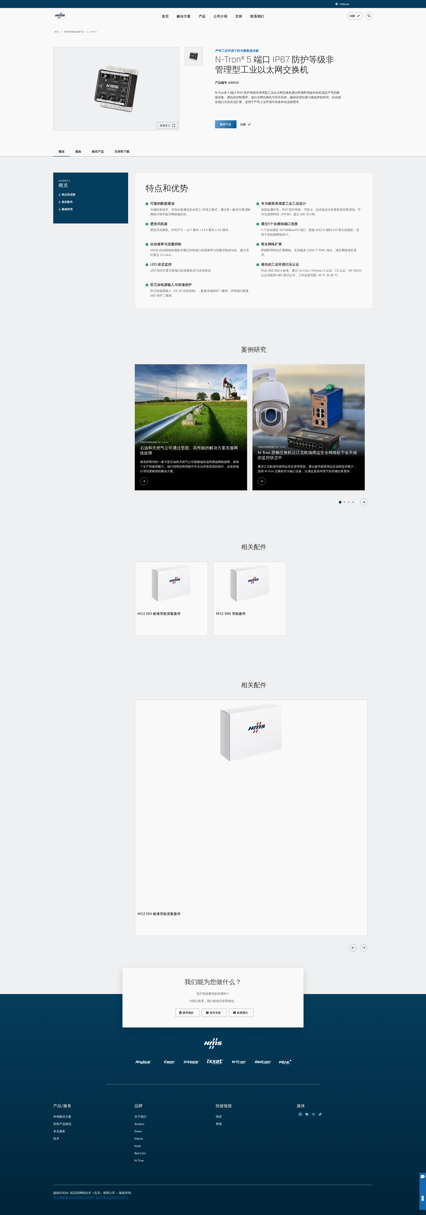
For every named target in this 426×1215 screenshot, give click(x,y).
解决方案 (184, 16)
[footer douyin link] (320, 1114)
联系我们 (257, 16)
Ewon (138, 1131)
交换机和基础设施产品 (74, 31)
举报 (219, 1124)
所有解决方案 (62, 1116)
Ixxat (137, 1146)
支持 (238, 16)
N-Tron (139, 1160)
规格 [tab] (78, 151)
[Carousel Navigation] (363, 502)
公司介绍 (220, 16)
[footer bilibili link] (300, 1114)
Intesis (138, 1138)
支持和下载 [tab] (121, 151)
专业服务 (59, 1131)
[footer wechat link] (307, 1114)
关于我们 (140, 1116)
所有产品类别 (62, 1124)
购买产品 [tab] (98, 151)
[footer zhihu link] (313, 1114)
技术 (56, 1138)
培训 (219, 1116)
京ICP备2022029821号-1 (111, 1197)
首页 (165, 16)
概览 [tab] (62, 151)
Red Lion (140, 1153)
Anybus (139, 1124)
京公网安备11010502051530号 (74, 1197)
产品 (202, 16)
